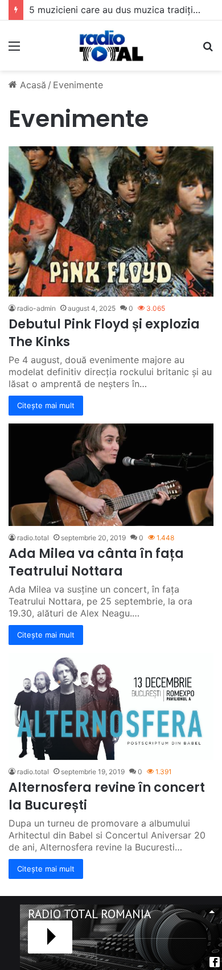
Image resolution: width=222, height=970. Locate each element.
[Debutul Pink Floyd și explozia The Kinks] (111, 221)
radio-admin (36, 308)
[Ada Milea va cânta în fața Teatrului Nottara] (111, 475)
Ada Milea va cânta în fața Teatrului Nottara (96, 562)
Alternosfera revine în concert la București (107, 796)
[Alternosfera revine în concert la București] (111, 706)
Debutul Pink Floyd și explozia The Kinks (104, 333)
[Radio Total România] (111, 45)
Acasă (31, 85)
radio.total (33, 537)
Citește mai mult (46, 405)
